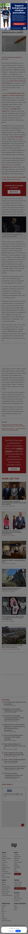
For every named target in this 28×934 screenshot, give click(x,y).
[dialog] (14, 467)
